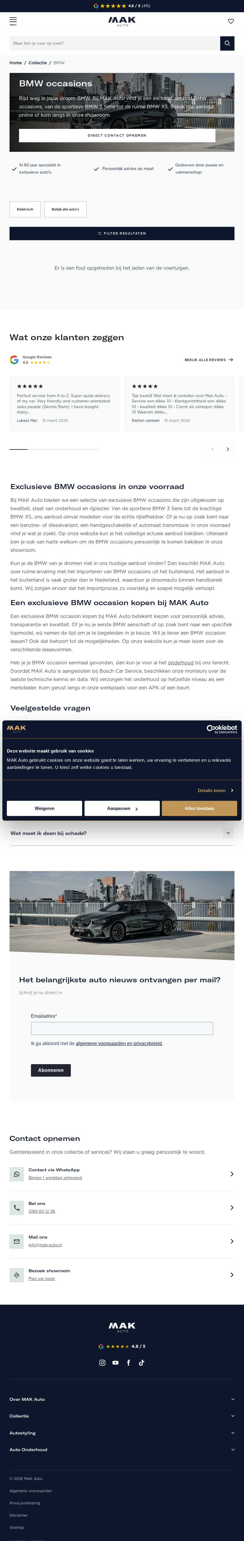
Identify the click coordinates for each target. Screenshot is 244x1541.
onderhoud (181, 663)
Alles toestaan (199, 808)
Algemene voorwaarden (31, 1491)
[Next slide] (227, 449)
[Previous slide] (212, 449)
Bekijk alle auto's (65, 209)
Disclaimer (19, 1515)
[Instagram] (102, 1363)
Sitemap (17, 1527)
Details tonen (212, 790)
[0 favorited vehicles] (230, 21)
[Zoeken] (227, 43)
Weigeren (44, 808)
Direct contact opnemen (117, 135)
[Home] (122, 1329)
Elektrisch (25, 209)
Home (16, 63)
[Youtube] (115, 1363)
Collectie (38, 63)
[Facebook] (129, 1363)
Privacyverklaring (25, 1503)
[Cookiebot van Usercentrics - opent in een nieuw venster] (211, 729)
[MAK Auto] (121, 21)
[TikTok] (142, 1363)
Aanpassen (118, 808)
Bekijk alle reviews (205, 360)
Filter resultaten (125, 233)
